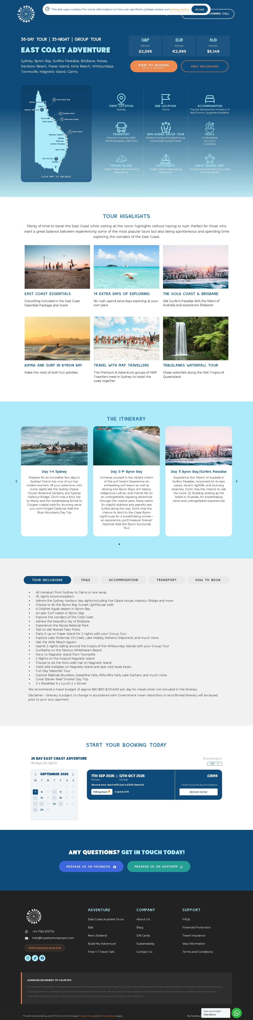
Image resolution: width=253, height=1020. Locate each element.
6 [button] (73, 786)
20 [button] (73, 797)
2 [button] (48, 786)
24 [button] (54, 803)
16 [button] (48, 797)
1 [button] (41, 786)
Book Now (198, 792)
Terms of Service (107, 1015)
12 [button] (67, 792)
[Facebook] (42, 958)
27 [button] (73, 803)
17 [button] (54, 797)
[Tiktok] (35, 958)
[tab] (47, 580)
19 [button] (67, 797)
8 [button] (42, 792)
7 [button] (35, 792)
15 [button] (42, 797)
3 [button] (54, 786)
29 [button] (41, 809)
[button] (119, 544)
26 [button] (67, 803)
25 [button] (60, 803)
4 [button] (60, 786)
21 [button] (35, 803)
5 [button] (67, 786)
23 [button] (47, 803)
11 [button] (60, 792)
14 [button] (35, 797)
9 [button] (48, 792)
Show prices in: (212, 758)
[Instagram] (28, 958)
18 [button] (60, 797)
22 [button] (41, 803)
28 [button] (35, 809)
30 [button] (48, 809)
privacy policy (179, 9)
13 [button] (73, 792)
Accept (199, 9)
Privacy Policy (86, 1015)
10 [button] (54, 792)
